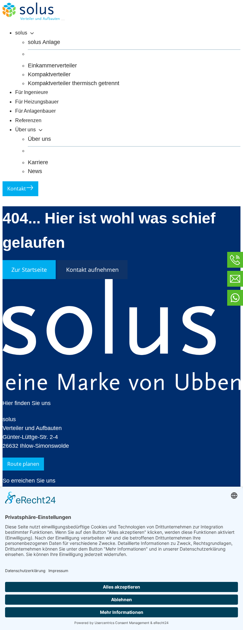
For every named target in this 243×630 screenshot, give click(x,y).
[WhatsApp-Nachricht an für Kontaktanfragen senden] (235, 298)
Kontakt (16, 188)
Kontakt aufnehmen (92, 269)
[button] (127, 33)
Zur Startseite (29, 269)
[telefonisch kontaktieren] (235, 260)
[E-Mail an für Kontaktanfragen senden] (235, 279)
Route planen (23, 463)
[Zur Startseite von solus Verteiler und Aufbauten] (32, 18)
